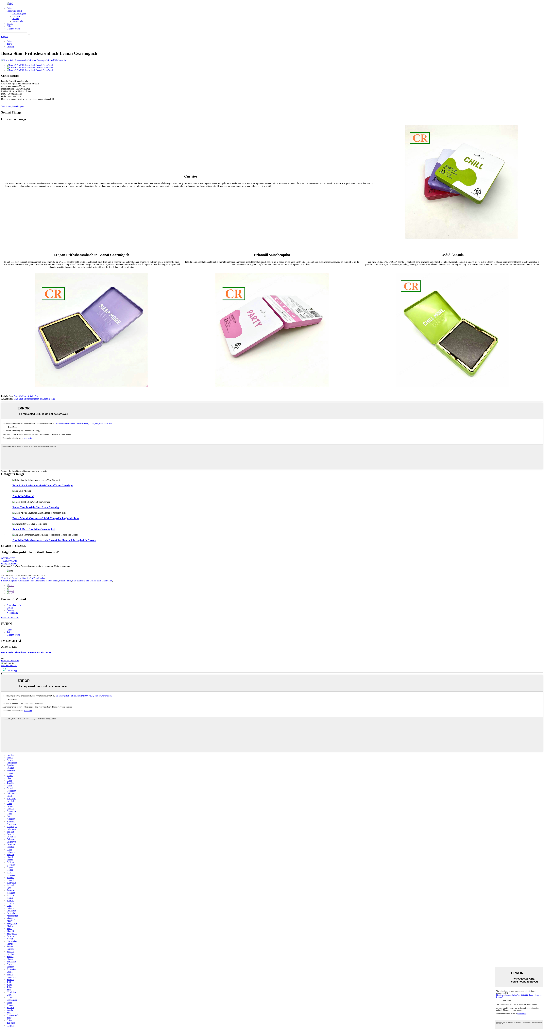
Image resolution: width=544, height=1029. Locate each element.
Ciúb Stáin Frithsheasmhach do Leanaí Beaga (34, 399)
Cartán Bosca (52, 580)
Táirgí (9, 44)
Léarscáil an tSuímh (19, 578)
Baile (9, 8)
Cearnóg (16, 16)
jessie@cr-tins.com (9, 563)
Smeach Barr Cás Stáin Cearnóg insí (33, 529)
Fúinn (9, 26)
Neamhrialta (17, 21)
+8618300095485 (9, 561)
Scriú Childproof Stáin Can (26, 396)
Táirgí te (5, 578)
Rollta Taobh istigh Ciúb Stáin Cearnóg (35, 507)
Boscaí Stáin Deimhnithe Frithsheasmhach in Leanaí (26, 652)
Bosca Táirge (65, 580)
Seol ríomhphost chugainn (13, 106)
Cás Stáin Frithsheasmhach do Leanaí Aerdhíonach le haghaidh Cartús (54, 540)
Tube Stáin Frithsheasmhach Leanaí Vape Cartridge (42, 485)
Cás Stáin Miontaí (23, 496)
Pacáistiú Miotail (14, 11)
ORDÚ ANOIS (8, 558)
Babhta (15, 18)
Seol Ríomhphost (9, 665)
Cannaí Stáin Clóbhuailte (101, 580)
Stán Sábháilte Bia (80, 580)
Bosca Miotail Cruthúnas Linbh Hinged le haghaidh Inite (45, 518)
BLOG (10, 23)
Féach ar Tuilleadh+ (10, 617)
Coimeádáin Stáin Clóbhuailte (31, 580)
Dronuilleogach (19, 13)
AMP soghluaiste (37, 578)
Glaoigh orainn (13, 28)
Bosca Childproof (9, 580)
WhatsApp (12, 670)
